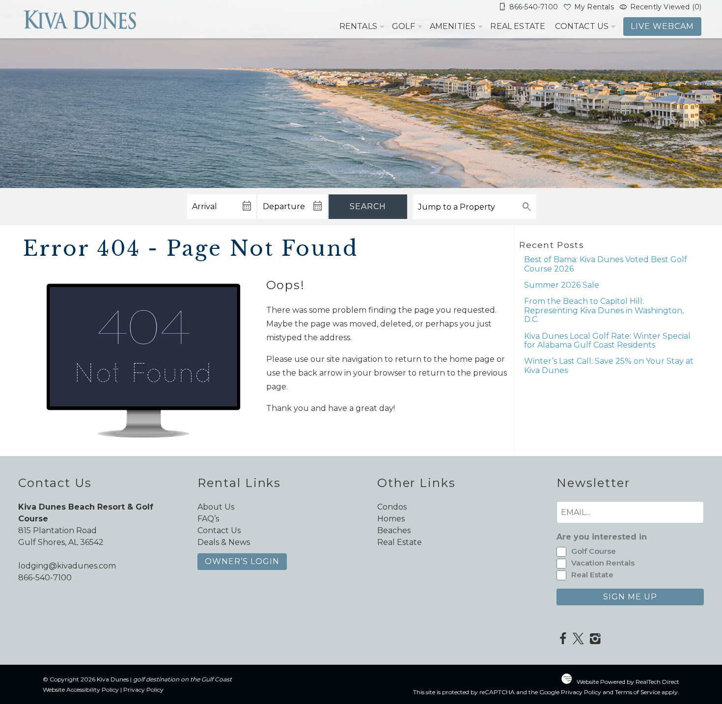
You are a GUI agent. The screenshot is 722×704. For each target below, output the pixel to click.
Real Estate (517, 26)
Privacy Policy (143, 689)
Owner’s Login (242, 561)
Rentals (358, 26)
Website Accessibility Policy (81, 689)
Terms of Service (637, 692)
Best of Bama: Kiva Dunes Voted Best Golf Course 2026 (605, 264)
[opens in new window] (562, 640)
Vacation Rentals (603, 563)
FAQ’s (208, 518)
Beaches (394, 530)
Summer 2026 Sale (561, 285)
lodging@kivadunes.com (67, 565)
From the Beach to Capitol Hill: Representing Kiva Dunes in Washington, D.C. (604, 310)
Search (368, 206)
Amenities (453, 26)
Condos (392, 507)
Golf (403, 26)
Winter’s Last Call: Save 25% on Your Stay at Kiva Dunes (609, 365)
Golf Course (593, 551)
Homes (391, 518)
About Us (215, 507)
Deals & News (223, 542)
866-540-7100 (45, 577)
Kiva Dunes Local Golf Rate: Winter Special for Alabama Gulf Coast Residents (607, 340)
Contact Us (582, 26)
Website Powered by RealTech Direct (628, 681)
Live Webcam (662, 26)
